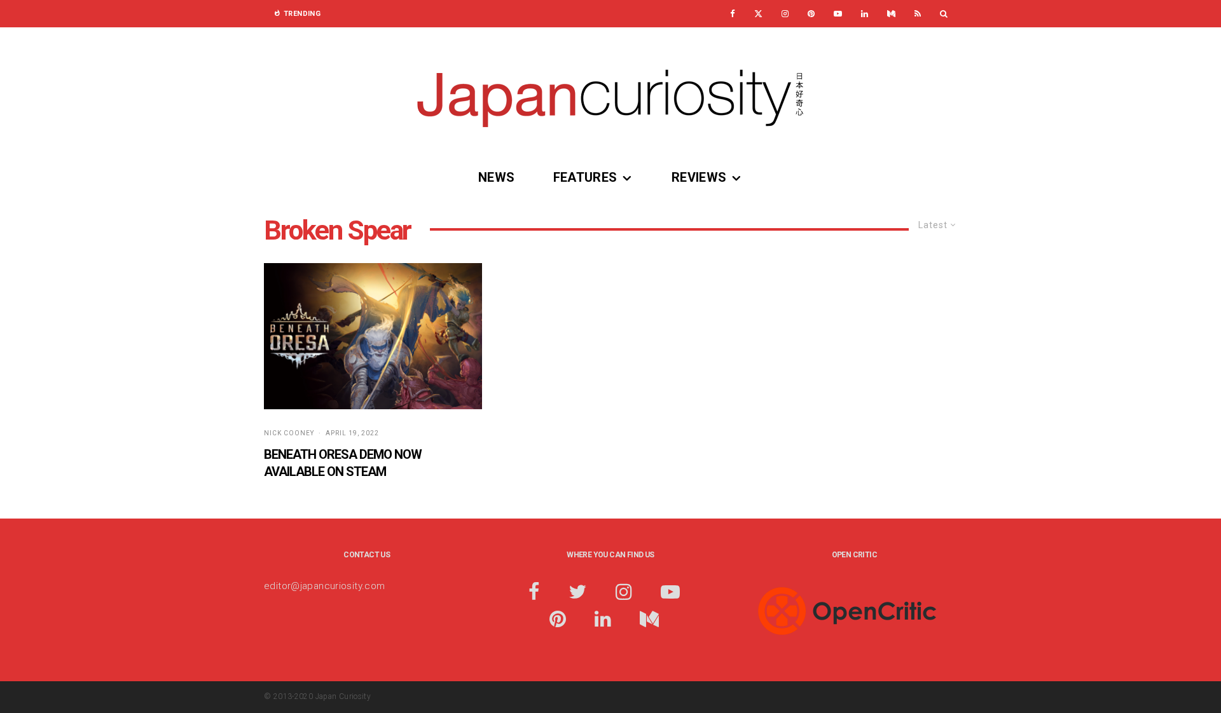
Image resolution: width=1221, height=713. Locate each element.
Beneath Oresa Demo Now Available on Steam (343, 463)
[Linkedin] (865, 13)
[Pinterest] (811, 13)
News (496, 177)
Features (585, 177)
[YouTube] (838, 13)
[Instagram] (785, 13)
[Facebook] (733, 13)
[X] (758, 13)
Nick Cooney (289, 433)
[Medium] (891, 13)
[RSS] (917, 13)
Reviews (699, 177)
